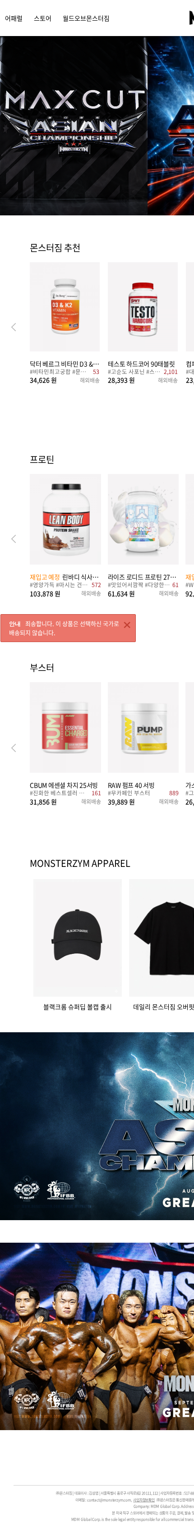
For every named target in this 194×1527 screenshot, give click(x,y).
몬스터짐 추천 (55, 248)
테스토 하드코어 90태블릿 (141, 363)
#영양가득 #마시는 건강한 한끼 (59, 585)
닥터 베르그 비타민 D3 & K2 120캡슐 (65, 363)
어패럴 (14, 18)
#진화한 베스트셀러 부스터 (59, 793)
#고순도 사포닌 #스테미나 (135, 372)
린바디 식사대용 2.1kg (65, 576)
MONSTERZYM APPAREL (80, 863)
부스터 (42, 668)
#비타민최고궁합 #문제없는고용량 (60, 372)
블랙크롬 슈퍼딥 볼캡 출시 (77, 1006)
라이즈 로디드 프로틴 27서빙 (143, 576)
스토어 (42, 18)
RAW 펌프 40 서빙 (131, 784)
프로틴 (42, 460)
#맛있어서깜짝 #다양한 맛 (139, 585)
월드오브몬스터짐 (86, 18)
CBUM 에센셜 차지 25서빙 (64, 784)
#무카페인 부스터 (129, 793)
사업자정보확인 (144, 1500)
